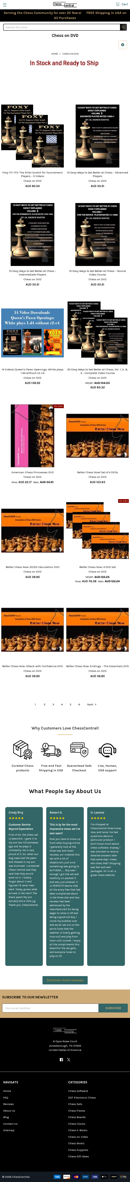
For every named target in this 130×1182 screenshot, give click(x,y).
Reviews (8, 1104)
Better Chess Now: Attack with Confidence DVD (32, 666)
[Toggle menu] (4, 4)
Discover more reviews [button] (65, 980)
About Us (9, 1110)
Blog (6, 1117)
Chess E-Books (77, 1130)
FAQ (5, 1097)
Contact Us (10, 1123)
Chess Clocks (76, 1123)
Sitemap (8, 1130)
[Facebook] (61, 1060)
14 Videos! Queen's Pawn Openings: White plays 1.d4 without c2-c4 (32, 371)
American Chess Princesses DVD (33, 472)
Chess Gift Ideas (78, 1156)
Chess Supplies (78, 1150)
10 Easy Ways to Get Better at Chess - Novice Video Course (97, 272)
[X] (69, 1060)
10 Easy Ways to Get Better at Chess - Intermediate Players (32, 272)
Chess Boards (77, 1117)
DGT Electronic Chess (82, 1097)
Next (90, 704)
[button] (123, 44)
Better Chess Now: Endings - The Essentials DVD (97, 666)
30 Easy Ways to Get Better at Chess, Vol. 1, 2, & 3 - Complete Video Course (97, 371)
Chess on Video (78, 1136)
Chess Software (78, 1091)
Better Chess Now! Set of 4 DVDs (97, 472)
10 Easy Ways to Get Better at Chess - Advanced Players (97, 174)
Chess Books (76, 1143)
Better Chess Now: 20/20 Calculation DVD (32, 567)
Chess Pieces (76, 1110)
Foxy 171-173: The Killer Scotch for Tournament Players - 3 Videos (32, 174)
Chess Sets (75, 1104)
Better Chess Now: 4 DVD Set (97, 567)
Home (7, 1091)
